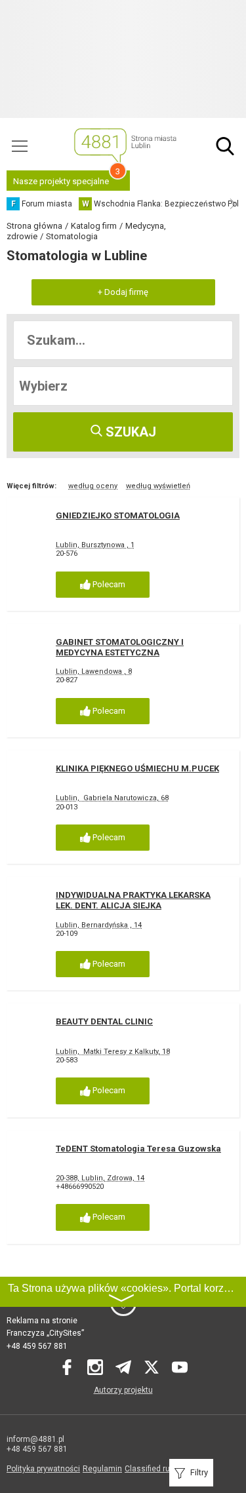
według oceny (92, 486)
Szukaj (129, 432)
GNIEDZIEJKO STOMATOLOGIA (118, 515)
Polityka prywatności (43, 1468)
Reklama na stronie (42, 1320)
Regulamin (102, 1468)
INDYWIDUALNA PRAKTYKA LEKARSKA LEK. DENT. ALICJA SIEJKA (133, 900)
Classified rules (153, 1468)
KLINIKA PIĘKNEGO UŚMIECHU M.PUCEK (137, 768)
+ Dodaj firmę (123, 292)
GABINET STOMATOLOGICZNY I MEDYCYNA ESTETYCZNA (120, 647)
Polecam (108, 584)
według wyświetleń (158, 486)
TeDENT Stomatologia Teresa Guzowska (138, 1149)
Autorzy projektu (123, 1390)
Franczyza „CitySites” (45, 1333)
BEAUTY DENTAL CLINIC (104, 1021)
